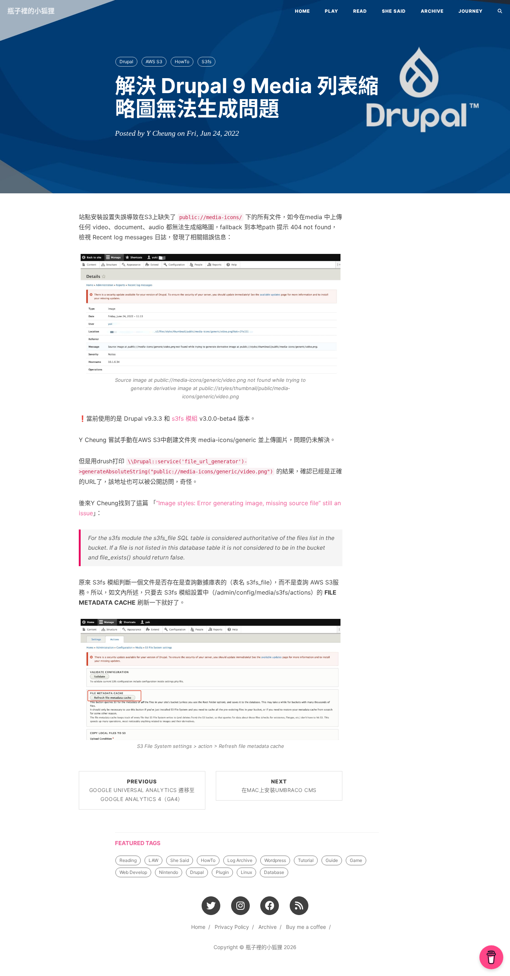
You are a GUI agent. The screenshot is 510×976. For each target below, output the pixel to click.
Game (356, 860)
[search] (500, 11)
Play (331, 11)
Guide (332, 860)
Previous (142, 790)
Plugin (222, 872)
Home (302, 11)
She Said (394, 11)
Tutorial (306, 860)
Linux (246, 872)
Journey (470, 11)
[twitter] (211, 905)
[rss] (299, 905)
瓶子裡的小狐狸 (31, 11)
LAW (153, 860)
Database (274, 872)
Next (279, 786)
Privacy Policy (232, 927)
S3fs (206, 61)
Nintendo (168, 872)
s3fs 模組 (185, 418)
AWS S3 (154, 61)
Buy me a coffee (306, 927)
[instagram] (240, 905)
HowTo (182, 61)
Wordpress (275, 860)
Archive (432, 11)
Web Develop (133, 872)
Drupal (126, 61)
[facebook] (270, 905)
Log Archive (239, 860)
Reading (128, 860)
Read (360, 11)
